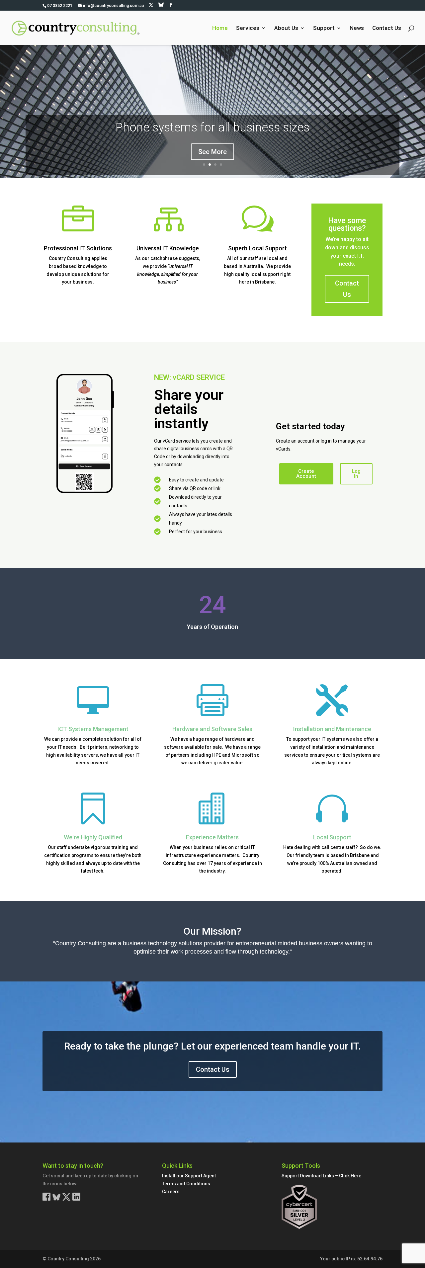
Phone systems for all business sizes (212, 127)
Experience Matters (212, 837)
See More (212, 152)
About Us (286, 28)
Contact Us (386, 28)
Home (220, 28)
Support (324, 28)
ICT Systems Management (92, 728)
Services (247, 28)
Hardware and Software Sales (212, 728)
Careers (171, 1191)
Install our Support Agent (189, 1175)
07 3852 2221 (59, 5)
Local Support (332, 837)
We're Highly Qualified (93, 837)
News (357, 28)
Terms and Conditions (186, 1183)
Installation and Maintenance (332, 728)
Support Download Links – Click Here (321, 1175)
